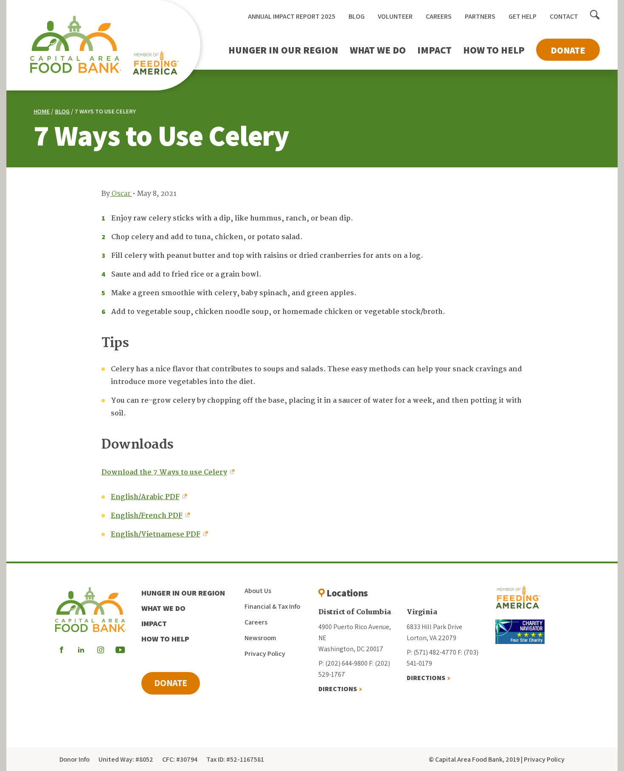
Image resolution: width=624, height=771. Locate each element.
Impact (434, 50)
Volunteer (395, 16)
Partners (480, 16)
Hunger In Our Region (283, 50)
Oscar (121, 194)
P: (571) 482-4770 (431, 652)
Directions (337, 688)
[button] (595, 15)
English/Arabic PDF (145, 497)
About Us (258, 590)
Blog (357, 16)
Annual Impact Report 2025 (291, 16)
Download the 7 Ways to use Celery (164, 472)
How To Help (494, 50)
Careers (439, 16)
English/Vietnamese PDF (155, 534)
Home (42, 111)
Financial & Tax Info (272, 606)
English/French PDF (147, 516)
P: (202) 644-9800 (343, 663)
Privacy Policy (265, 653)
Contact (564, 16)
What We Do (378, 50)
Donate (568, 50)
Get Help (523, 16)
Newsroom (260, 637)
